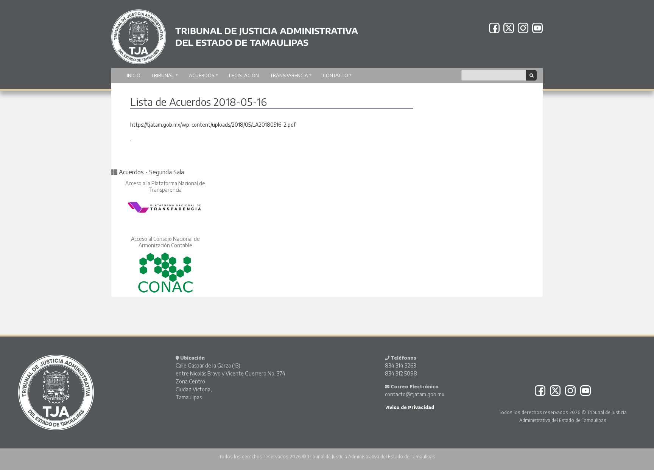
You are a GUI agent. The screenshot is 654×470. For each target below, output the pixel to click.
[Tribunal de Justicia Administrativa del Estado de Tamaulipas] (234, 33)
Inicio (133, 75)
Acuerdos (201, 75)
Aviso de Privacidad (409, 407)
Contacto (335, 75)
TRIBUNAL (162, 75)
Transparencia (289, 75)
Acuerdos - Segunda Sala (151, 172)
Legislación (244, 75)
